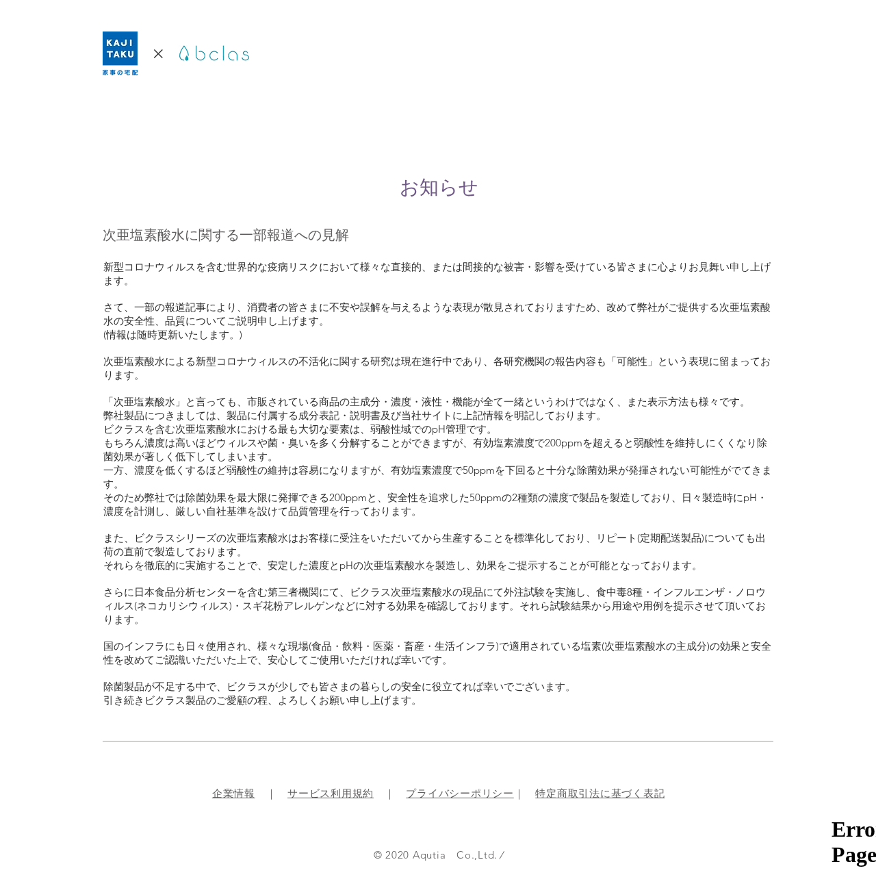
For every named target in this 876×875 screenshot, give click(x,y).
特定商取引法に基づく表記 (600, 793)
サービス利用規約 (330, 793)
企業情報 (233, 793)
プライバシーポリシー (460, 793)
